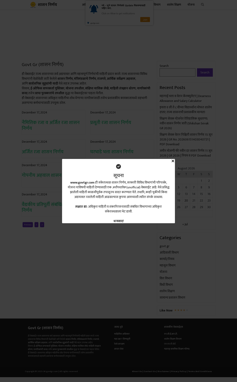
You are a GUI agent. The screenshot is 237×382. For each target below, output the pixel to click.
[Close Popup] (173, 161)
